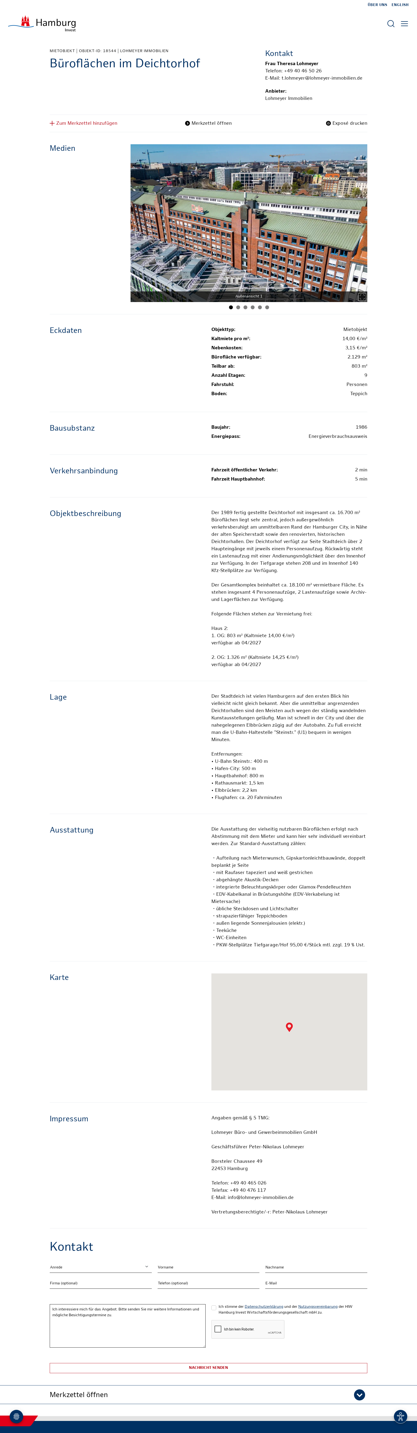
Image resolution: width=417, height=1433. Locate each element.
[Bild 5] (260, 307)
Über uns (377, 5)
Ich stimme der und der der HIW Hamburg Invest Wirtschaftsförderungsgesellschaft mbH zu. (286, 1310)
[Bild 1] (231, 307)
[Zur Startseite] (42, 23)
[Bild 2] (238, 307)
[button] (208, 1394)
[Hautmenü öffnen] (404, 23)
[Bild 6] (267, 307)
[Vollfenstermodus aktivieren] (362, 297)
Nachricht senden (208, 1368)
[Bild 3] (245, 307)
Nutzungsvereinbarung (318, 1307)
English (400, 5)
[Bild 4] (253, 307)
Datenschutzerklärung (264, 1307)
